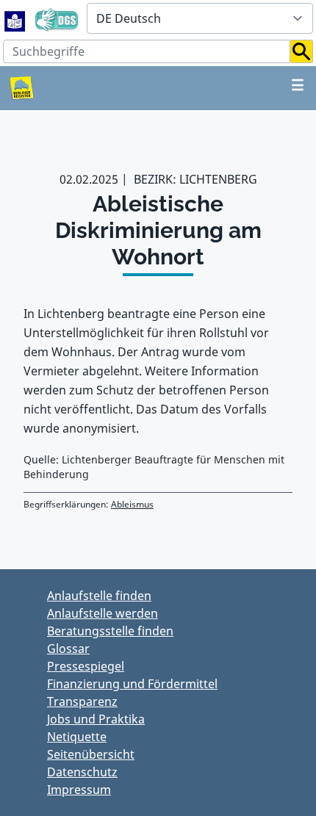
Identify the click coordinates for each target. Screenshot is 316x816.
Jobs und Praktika (96, 719)
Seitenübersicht (90, 754)
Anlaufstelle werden (102, 613)
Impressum (79, 789)
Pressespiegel (85, 666)
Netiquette (77, 737)
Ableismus (132, 504)
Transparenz (82, 701)
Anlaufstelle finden (99, 596)
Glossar (68, 648)
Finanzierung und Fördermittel (132, 684)
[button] (301, 51)
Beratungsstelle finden (110, 631)
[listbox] (200, 18)
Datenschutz (82, 772)
